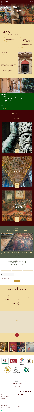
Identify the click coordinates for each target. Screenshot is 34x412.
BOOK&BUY (20, 47)
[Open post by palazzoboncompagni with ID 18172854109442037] (30, 347)
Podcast (2, 409)
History (2, 394)
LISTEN (17, 152)
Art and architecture (5, 396)
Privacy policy (20, 400)
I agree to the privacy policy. (5, 278)
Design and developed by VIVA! (23, 403)
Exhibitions (3, 398)
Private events (3, 401)
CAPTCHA (2, 271)
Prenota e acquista (10, 108)
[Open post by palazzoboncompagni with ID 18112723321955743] (21, 347)
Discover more (3, 73)
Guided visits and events (5, 400)
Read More (3, 108)
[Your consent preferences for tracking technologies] (1, 410)
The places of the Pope (5, 407)
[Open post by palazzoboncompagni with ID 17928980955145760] (13, 347)
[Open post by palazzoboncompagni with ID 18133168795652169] (4, 347)
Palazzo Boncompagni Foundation (8, 393)
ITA (5, 1)
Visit (6, 41)
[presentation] (7, 274)
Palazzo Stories (4, 405)
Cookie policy (20, 399)
